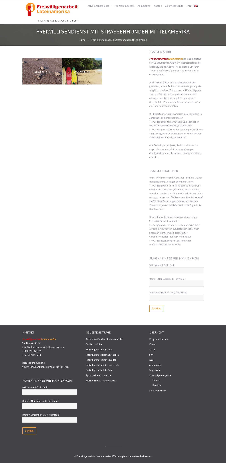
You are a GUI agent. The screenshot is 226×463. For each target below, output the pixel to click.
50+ (151, 354)
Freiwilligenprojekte (160, 375)
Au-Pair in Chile (94, 344)
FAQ (151, 359)
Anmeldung (155, 365)
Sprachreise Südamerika (98, 375)
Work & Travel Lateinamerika (101, 380)
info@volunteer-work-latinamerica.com (43, 347)
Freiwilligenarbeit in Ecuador (101, 359)
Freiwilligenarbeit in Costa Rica (102, 354)
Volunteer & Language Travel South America (45, 366)
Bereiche (157, 385)
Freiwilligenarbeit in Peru (99, 370)
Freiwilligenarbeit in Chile (99, 349)
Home (82, 39)
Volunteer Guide (157, 390)
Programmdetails (158, 339)
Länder (156, 380)
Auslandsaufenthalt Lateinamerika (104, 339)
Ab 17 (152, 349)
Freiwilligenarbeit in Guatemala (102, 365)
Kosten (153, 344)
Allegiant (122, 456)
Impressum (155, 370)
